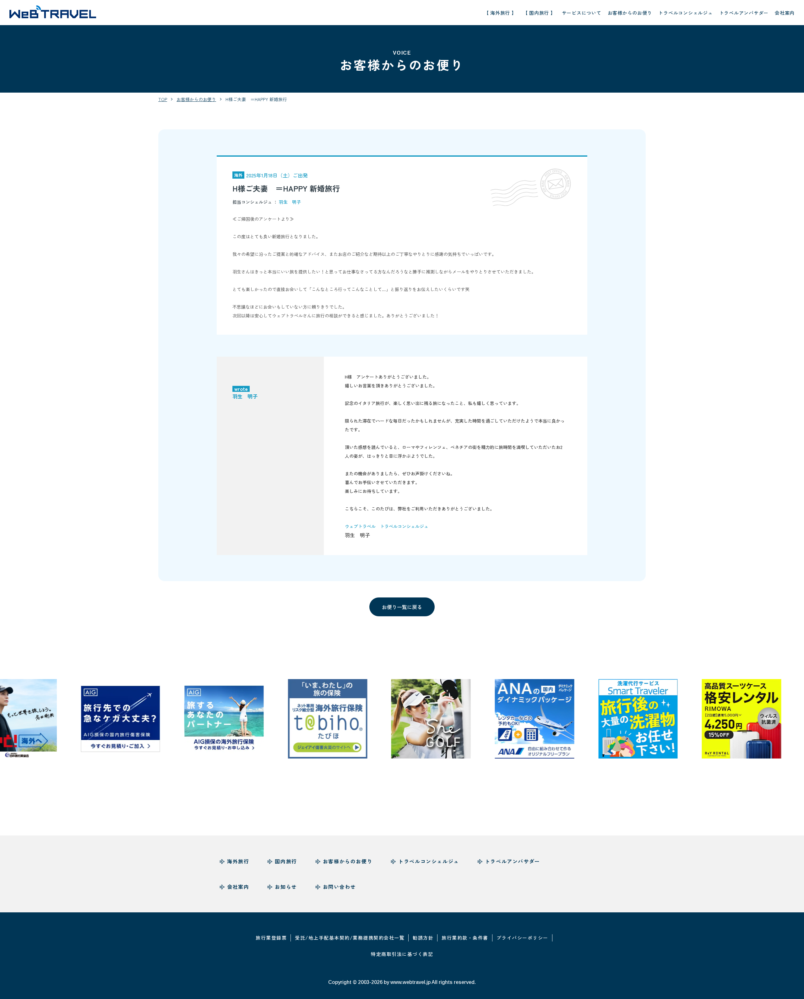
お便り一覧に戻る (402, 607)
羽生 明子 (290, 202)
